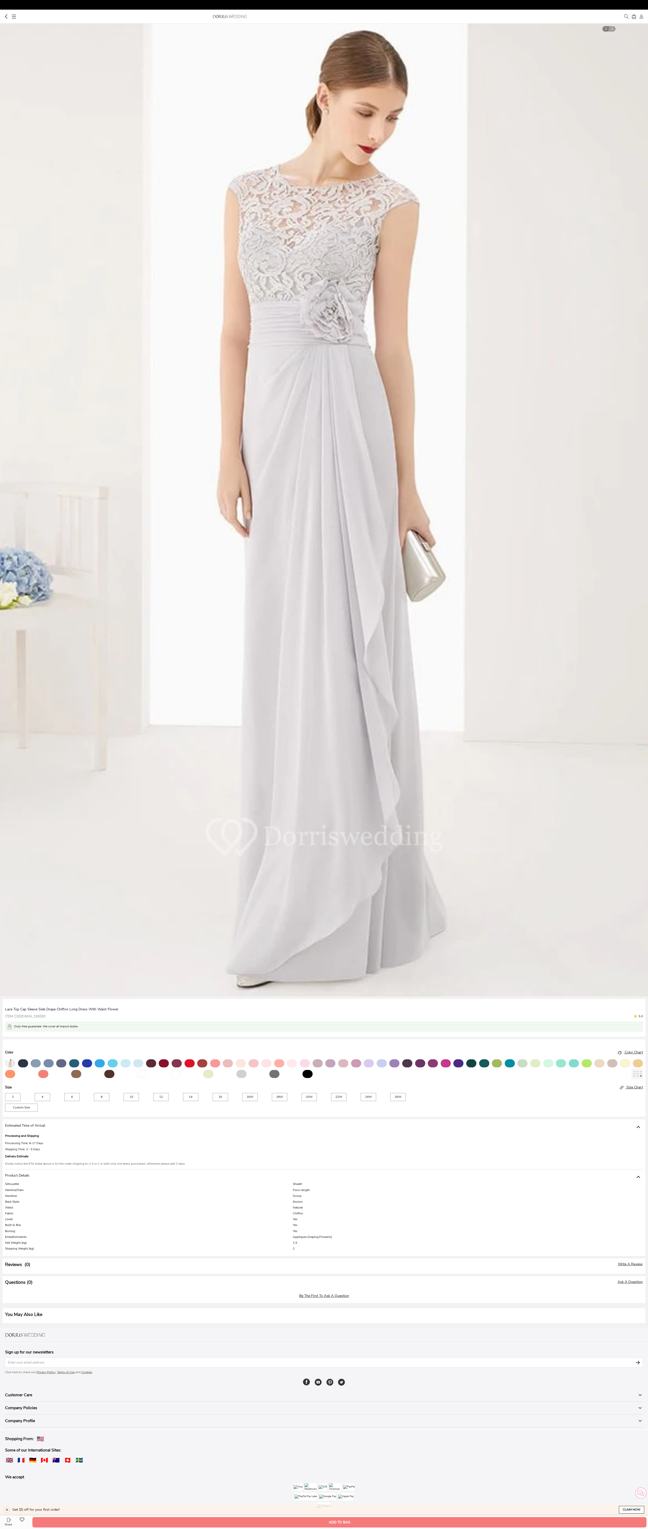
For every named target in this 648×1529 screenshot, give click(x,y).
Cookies (86, 1372)
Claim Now (631, 1509)
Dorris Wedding (230, 16)
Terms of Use (66, 1372)
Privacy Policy (45, 1372)
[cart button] (633, 16)
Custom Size (21, 1107)
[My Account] (641, 16)
